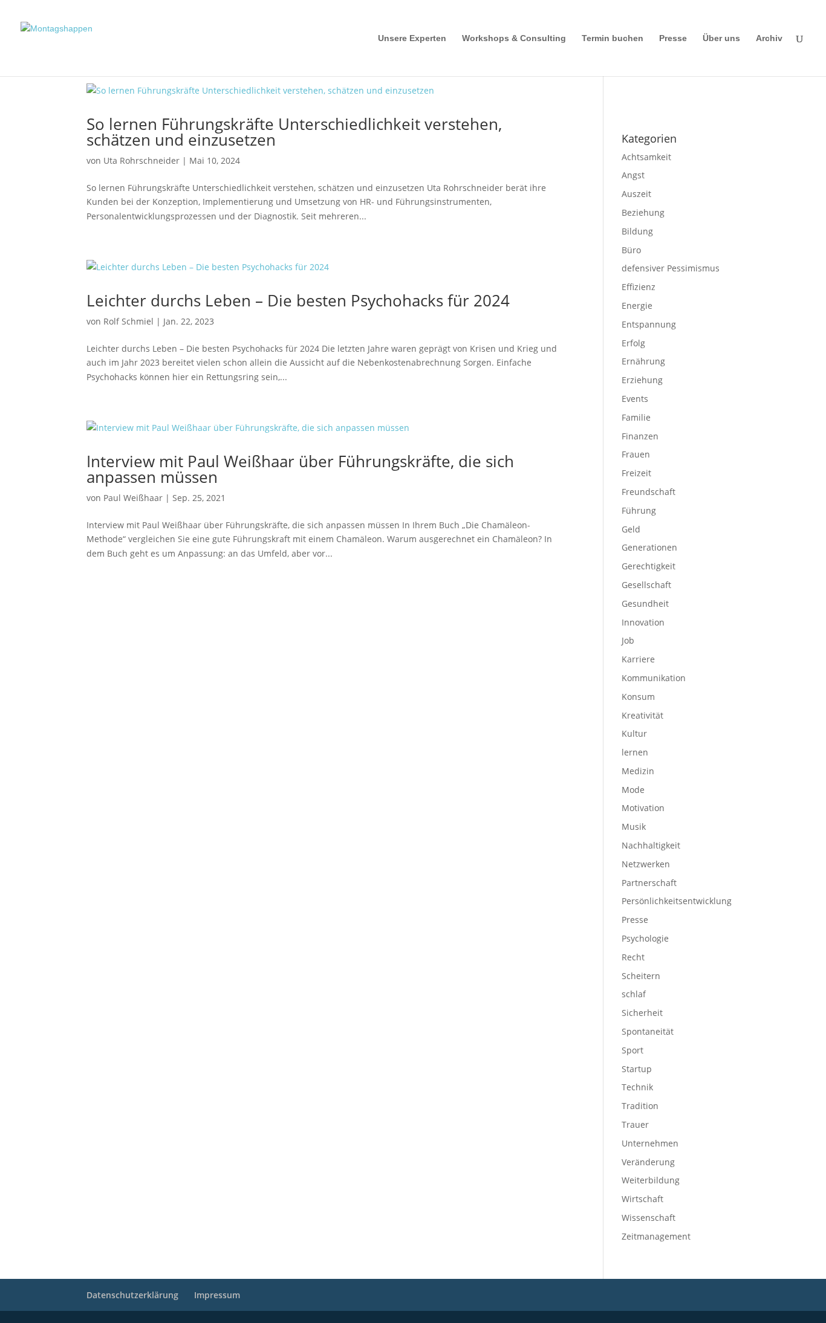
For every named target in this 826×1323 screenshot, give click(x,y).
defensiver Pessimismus (671, 268)
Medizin (638, 771)
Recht (633, 957)
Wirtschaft (642, 1199)
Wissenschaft (648, 1217)
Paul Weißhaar (133, 497)
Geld (631, 529)
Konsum (638, 696)
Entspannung (649, 324)
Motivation (643, 808)
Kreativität (642, 715)
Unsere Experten (412, 38)
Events (635, 398)
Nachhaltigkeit (651, 845)
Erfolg (633, 343)
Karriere (638, 659)
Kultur (634, 733)
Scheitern (641, 976)
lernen (635, 752)
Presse (673, 38)
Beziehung (643, 212)
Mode (633, 789)
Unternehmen (650, 1143)
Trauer (635, 1124)
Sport (632, 1050)
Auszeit (636, 193)
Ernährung (643, 361)
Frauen (636, 454)
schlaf (634, 994)
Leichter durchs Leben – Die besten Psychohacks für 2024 (298, 300)
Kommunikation (654, 678)
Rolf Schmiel (128, 321)
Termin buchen (612, 38)
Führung (639, 510)
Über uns (721, 38)
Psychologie (645, 938)
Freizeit (636, 473)
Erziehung (642, 380)
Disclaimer (676, 91)
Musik (634, 826)
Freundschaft (648, 491)
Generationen (649, 547)
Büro (631, 250)
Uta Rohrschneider (141, 160)
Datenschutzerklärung (655, 107)
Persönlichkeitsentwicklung (677, 901)
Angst (633, 175)
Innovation (643, 622)
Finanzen (640, 436)
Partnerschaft (649, 882)
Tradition (640, 1105)
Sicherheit (642, 1012)
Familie (636, 417)
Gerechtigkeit (648, 566)
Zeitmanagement (656, 1236)
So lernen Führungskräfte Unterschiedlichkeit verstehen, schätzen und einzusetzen (294, 131)
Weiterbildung (651, 1180)
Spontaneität (648, 1031)
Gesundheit (645, 603)
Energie (637, 305)
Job (628, 640)
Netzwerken (646, 864)
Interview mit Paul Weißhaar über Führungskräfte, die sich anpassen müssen (300, 469)
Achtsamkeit (646, 157)
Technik (637, 1087)
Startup (637, 1069)
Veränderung (648, 1162)
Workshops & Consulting (514, 38)
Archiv (769, 38)
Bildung (637, 231)
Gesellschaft (646, 584)
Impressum (638, 91)
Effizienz (638, 287)
